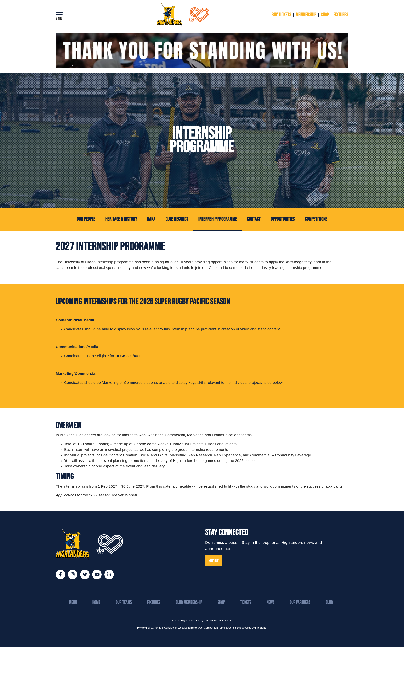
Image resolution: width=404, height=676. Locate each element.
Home (96, 602)
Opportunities (283, 219)
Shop (221, 602)
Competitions (316, 219)
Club (329, 602)
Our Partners (300, 602)
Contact (254, 219)
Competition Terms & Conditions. (222, 628)
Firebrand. (261, 628)
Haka (151, 219)
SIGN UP (214, 560)
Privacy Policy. (145, 628)
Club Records (177, 219)
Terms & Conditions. (165, 628)
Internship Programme (220, 219)
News (270, 602)
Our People (86, 219)
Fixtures (153, 602)
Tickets (245, 602)
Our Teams (124, 602)
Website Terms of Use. (190, 628)
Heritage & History (121, 219)
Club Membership (189, 602)
